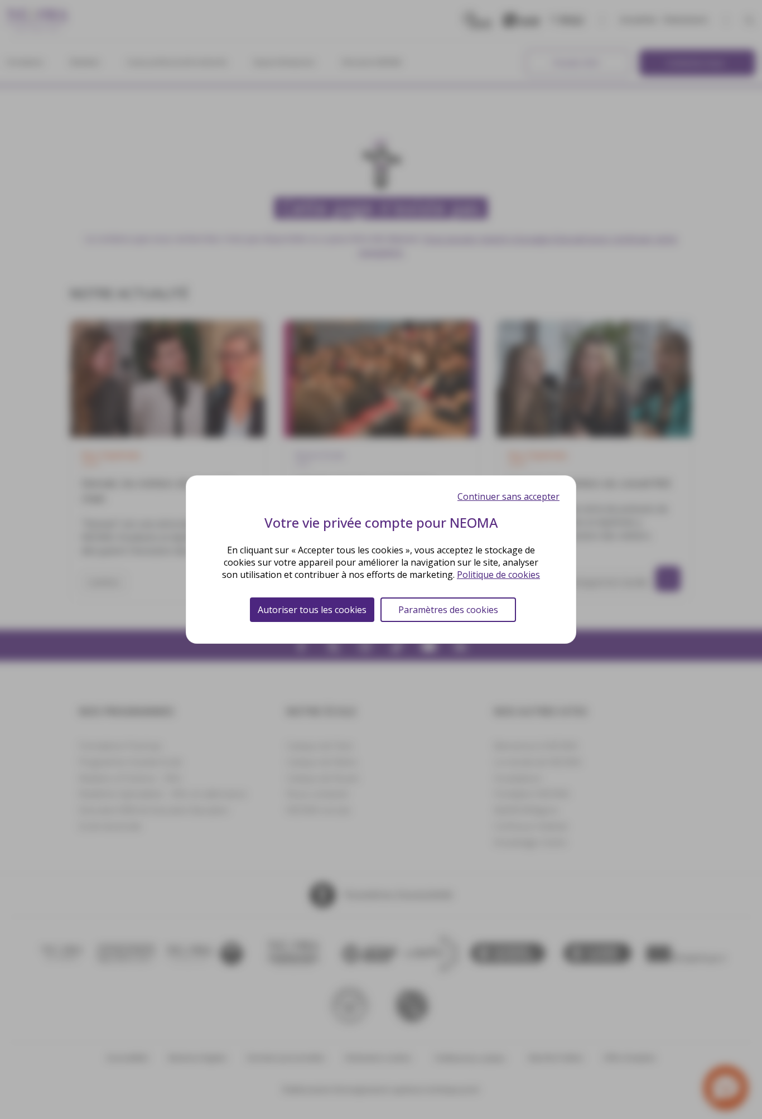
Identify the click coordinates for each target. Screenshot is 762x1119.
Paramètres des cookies (448, 610)
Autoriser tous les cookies (312, 610)
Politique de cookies (498, 574)
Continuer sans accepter (508, 496)
